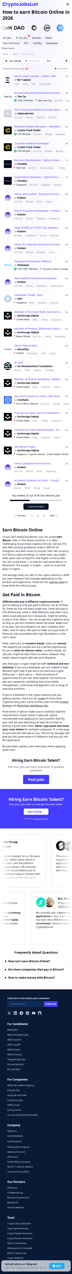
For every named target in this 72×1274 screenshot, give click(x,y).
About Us (12, 1130)
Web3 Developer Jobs (18, 1034)
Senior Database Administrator (32, 463)
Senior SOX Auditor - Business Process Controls (38, 194)
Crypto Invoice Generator (20, 1238)
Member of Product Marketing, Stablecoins (38, 379)
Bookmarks (63, 68)
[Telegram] (21, 1013)
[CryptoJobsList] (20, 4)
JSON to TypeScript (16, 1253)
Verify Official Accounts (18, 1161)
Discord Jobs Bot (15, 1064)
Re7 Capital (24, 80)
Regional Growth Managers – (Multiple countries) (38, 126)
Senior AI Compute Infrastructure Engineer (38, 244)
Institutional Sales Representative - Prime (38, 430)
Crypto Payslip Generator (19, 1233)
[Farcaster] (40, 1013)
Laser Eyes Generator (18, 1228)
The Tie (21, 96)
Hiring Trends (14, 1110)
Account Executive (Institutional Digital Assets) (38, 93)
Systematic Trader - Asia (28, 295)
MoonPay (23, 349)
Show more (7, 48)
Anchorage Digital (28, 315)
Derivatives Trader (25, 447)
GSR (19, 298)
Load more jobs (36, 506)
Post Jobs (36, 779)
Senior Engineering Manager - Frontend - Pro (38, 211)
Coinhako (23, 400)
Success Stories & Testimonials (22, 1114)
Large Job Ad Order (17, 1095)
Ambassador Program (18, 1147)
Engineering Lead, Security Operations (37, 413)
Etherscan (12, 1187)
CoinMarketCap (15, 1192)
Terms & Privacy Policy (18, 1171)
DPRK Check (13, 1105)
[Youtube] (33, 1013)
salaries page (57, 582)
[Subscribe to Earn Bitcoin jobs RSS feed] (26, 68)
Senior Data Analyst (25, 345)
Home (5, 54)
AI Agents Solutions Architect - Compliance (38, 480)
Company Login (15, 1100)
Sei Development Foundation (34, 366)
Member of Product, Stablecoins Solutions (38, 328)
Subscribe (50, 1003)
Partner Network (15, 1207)
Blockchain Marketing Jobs (32, 705)
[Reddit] (27, 1013)
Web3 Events (13, 1049)
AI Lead (18, 362)
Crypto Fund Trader (29, 130)
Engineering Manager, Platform (32, 261)
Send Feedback (15, 1135)
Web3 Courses (14, 1054)
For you (23, 37)
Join (58, 1265)
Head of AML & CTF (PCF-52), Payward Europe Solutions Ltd (38, 227)
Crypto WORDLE (15, 1258)
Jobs (15, 54)
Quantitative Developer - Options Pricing (38, 177)
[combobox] (53, 61)
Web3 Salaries (14, 1039)
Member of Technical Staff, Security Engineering (38, 312)
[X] (9, 1013)
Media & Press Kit (16, 1151)
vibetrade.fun (25, 113)
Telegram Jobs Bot (16, 1059)
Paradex (22, 164)
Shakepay (23, 265)
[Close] (67, 1266)
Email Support (14, 1141)
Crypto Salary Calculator (19, 1223)
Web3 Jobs (12, 1029)
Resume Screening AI (18, 1197)
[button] (36, 80)
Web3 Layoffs (14, 1044)
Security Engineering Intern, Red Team (37, 396)
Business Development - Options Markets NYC (38, 160)
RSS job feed (13, 1069)
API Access (12, 1156)
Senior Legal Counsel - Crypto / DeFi (35, 76)
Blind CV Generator (17, 1243)
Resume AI (12, 1202)
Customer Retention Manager (31, 143)
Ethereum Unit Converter (20, 1248)
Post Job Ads (13, 1090)
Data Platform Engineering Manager (35, 278)
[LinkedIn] (15, 1013)
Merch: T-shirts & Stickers (20, 1166)
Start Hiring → (36, 811)
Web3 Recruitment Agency (20, 1085)
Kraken (21, 198)
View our (36, 818)
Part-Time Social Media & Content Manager (38, 110)
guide (41, 698)
